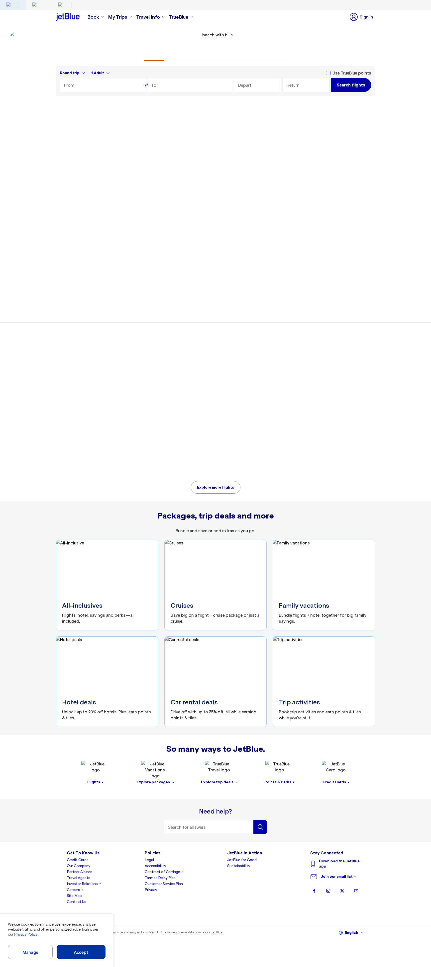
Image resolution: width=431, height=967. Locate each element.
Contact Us (76, 901)
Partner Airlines (79, 872)
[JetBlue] (13, 5)
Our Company (78, 866)
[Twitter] (342, 891)
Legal (149, 860)
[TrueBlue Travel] (65, 5)
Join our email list (337, 876)
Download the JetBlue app (339, 864)
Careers (73, 890)
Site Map (74, 895)
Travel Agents (78, 878)
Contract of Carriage (162, 872)
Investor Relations (82, 884)
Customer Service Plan (164, 884)
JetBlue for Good (242, 860)
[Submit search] (260, 827)
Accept (81, 952)
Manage (30, 952)
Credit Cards (78, 860)
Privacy (151, 890)
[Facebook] (314, 891)
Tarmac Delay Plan (160, 878)
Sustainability (238, 866)
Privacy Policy (25, 934)
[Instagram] (328, 891)
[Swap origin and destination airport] (146, 85)
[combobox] (103, 85)
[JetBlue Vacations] (39, 5)
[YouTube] (356, 891)
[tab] (154, 57)
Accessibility (155, 866)
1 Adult (97, 73)
